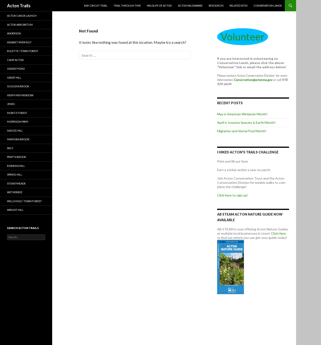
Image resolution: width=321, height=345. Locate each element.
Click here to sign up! (232, 195)
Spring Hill (14, 174)
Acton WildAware (190, 5)
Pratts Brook (16, 156)
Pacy (10, 148)
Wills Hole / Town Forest (24, 201)
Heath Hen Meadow (20, 95)
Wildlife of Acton (159, 5)
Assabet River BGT (19, 42)
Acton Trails (19, 5)
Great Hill (14, 77)
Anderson (14, 33)
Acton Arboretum (20, 24)
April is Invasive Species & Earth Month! (246, 122)
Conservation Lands (268, 5)
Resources (216, 5)
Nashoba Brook (18, 139)
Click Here (278, 233)
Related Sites (238, 5)
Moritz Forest (17, 112)
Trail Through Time (127, 5)
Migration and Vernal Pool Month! (241, 131)
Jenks (11, 103)
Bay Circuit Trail (95, 5)
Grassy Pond (16, 68)
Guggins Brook (18, 86)
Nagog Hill (15, 130)
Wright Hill (15, 209)
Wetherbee (14, 192)
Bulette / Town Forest (22, 50)
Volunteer (243, 37)
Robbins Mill (16, 165)
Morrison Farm (17, 121)
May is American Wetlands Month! (242, 114)
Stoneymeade (16, 183)
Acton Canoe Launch (21, 15)
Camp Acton (15, 59)
